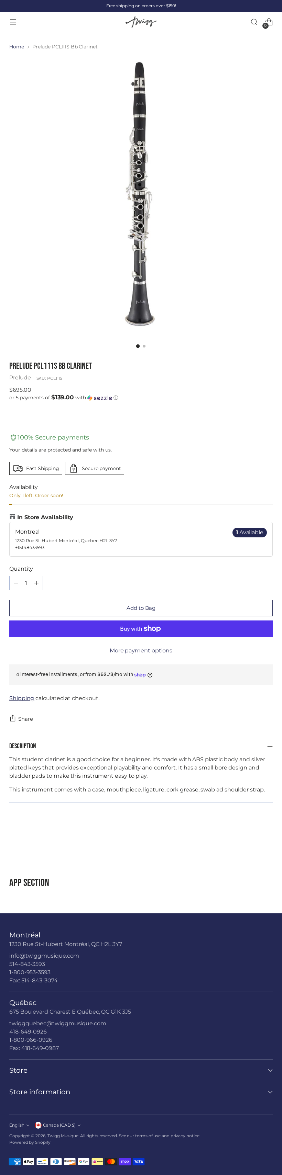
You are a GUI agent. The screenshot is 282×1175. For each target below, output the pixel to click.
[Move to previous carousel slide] (251, 840)
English (16, 1125)
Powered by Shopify (30, 1142)
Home (16, 47)
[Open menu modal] (13, 22)
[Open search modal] (254, 22)
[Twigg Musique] (141, 22)
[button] (141, 397)
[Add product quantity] (36, 583)
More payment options (141, 650)
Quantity (21, 569)
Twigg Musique (62, 1135)
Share (25, 719)
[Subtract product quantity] (16, 583)
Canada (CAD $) (59, 1125)
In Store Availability (45, 517)
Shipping (21, 698)
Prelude (20, 377)
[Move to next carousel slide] (267, 840)
